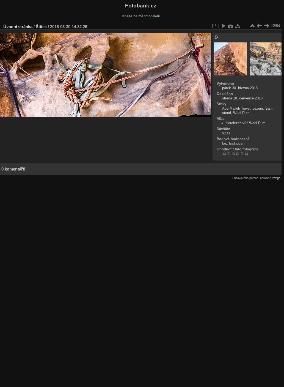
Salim (269, 108)
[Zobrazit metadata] (230, 25)
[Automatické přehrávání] (223, 25)
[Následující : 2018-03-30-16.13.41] (266, 25)
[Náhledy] (252, 25)
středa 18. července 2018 (242, 98)
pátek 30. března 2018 (240, 88)
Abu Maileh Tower (236, 108)
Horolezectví (236, 123)
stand (226, 113)
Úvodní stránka (17, 26)
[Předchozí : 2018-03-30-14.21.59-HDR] (259, 25)
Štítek (41, 26)
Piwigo (276, 178)
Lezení (257, 108)
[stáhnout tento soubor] (237, 25)
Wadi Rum (241, 113)
